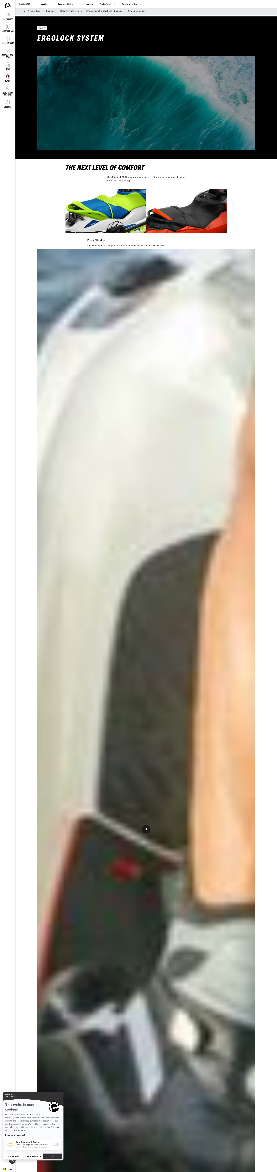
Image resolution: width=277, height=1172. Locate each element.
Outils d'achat (105, 4)
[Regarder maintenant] (146, 829)
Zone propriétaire (65, 4)
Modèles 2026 (24, 4)
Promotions (88, 4)
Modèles (44, 4)
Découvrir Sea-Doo (129, 4)
